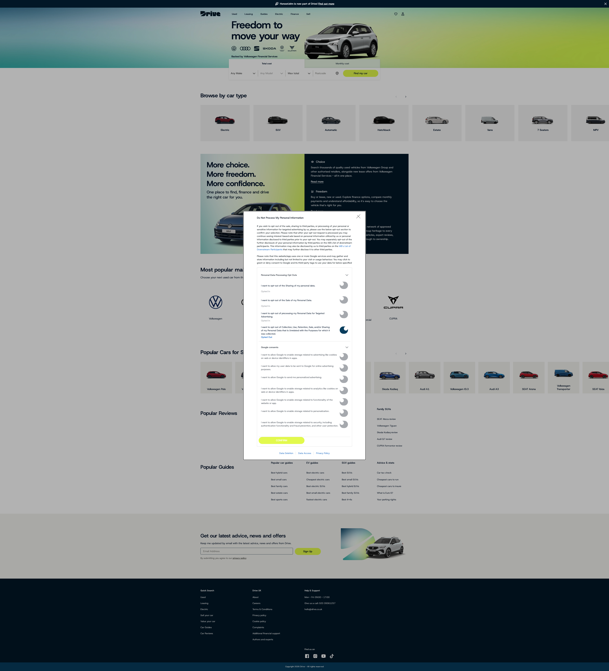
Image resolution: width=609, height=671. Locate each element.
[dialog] (304, 335)
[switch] (344, 285)
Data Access (304, 453)
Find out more (326, 3)
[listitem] (304, 275)
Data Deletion (286, 453)
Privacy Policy (323, 453)
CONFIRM (281, 440)
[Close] (359, 217)
